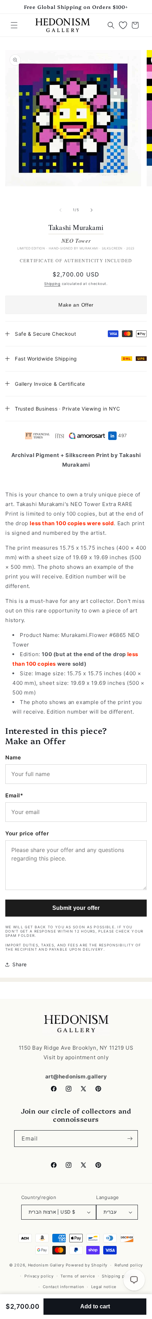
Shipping (52, 283)
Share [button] (19, 964)
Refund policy (129, 1265)
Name (13, 757)
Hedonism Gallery (46, 1265)
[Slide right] (91, 210)
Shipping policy (118, 1276)
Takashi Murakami (76, 227)
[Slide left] (60, 210)
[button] (14, 25)
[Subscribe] (130, 1138)
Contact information (63, 1286)
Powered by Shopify (87, 1265)
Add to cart (95, 1306)
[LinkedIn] (112, 436)
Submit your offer (76, 908)
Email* (14, 795)
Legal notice (103, 1286)
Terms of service (77, 1276)
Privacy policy (39, 1276)
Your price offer (27, 833)
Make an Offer (76, 305)
